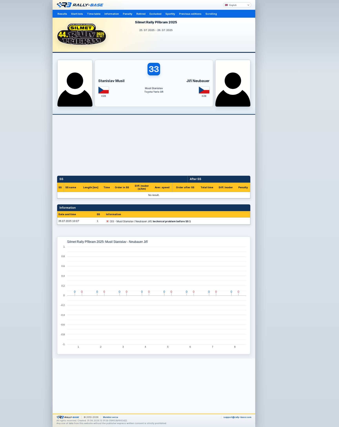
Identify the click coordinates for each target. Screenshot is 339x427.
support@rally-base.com (237, 417)
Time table (93, 13)
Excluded (155, 13)
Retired (141, 13)
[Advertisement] (272, 61)
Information (111, 13)
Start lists (77, 13)
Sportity (170, 13)
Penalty (127, 13)
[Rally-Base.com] (81, 5)
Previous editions (190, 13)
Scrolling (211, 13)
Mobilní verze (110, 417)
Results (62, 13)
